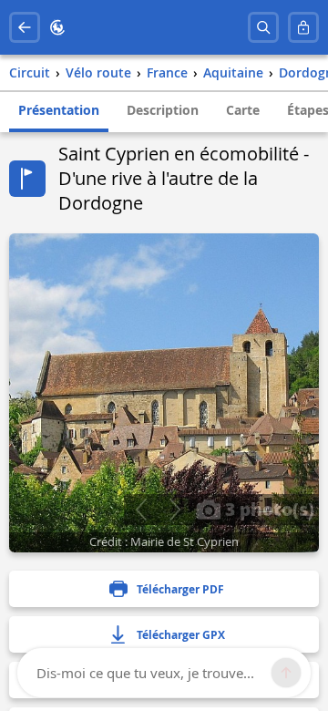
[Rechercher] (263, 27)
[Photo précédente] (141, 509)
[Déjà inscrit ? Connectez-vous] (303, 27)
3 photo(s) (267, 508)
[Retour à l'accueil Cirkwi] (57, 27)
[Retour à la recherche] (24, 27)
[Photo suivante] (174, 509)
